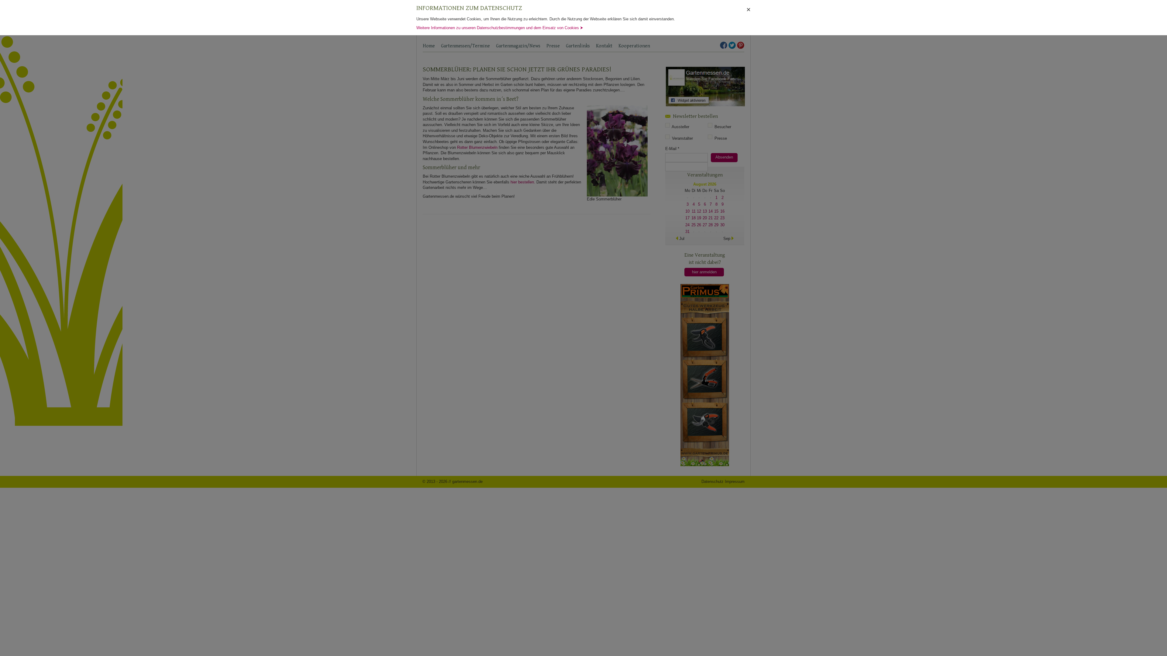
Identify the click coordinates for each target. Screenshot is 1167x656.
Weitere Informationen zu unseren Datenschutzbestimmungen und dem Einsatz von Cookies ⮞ (499, 28)
